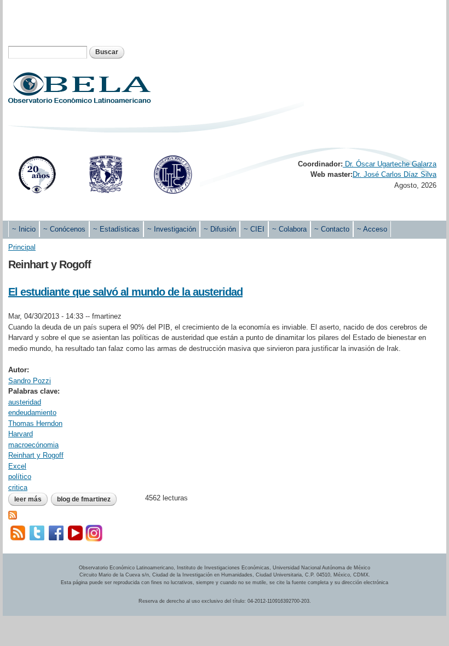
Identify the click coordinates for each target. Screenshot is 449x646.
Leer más (31, 499)
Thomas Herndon (35, 423)
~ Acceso (372, 229)
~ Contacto (331, 229)
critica (17, 487)
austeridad (24, 402)
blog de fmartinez (84, 499)
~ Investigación (171, 229)
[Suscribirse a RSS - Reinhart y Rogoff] (12, 514)
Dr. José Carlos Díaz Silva (394, 174)
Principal (22, 247)
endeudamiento (32, 412)
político (19, 476)
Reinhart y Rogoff (36, 455)
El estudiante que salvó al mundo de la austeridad (125, 292)
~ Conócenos (64, 229)
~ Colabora (289, 229)
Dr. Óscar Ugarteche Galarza (389, 164)
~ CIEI (254, 229)
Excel (17, 466)
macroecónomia (33, 445)
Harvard (20, 434)
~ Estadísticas (116, 229)
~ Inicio (24, 229)
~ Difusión (220, 229)
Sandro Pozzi (29, 381)
